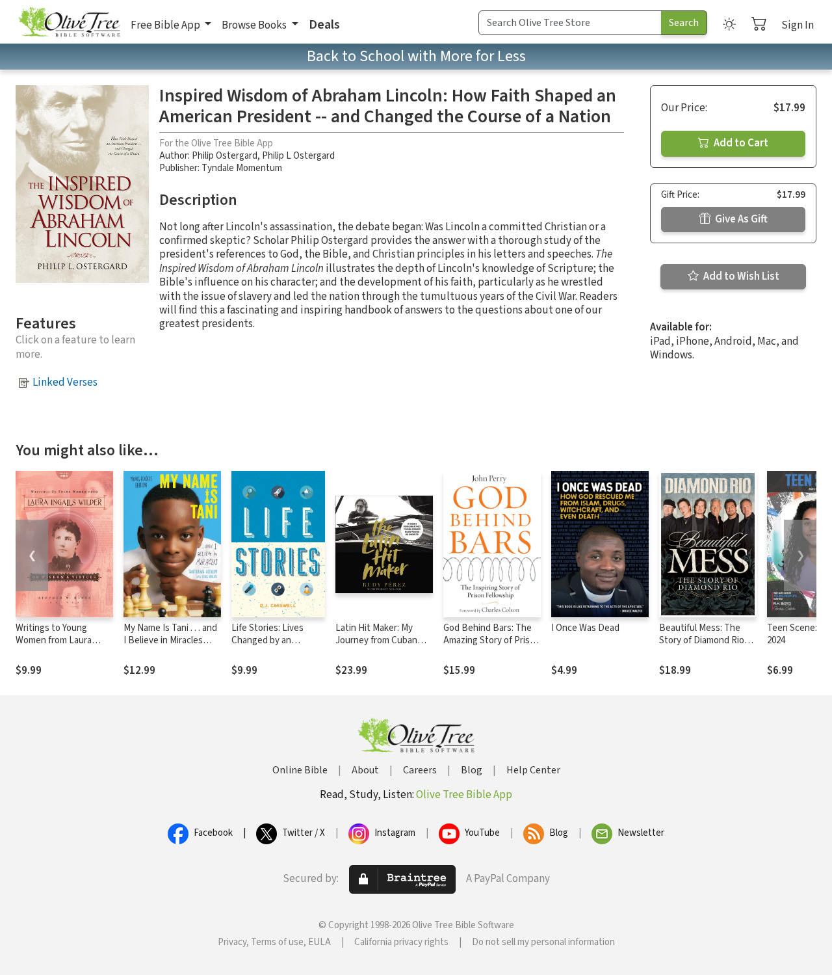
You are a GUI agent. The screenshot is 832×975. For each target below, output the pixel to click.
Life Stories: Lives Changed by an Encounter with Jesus (275, 640)
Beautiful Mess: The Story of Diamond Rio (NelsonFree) (701, 640)
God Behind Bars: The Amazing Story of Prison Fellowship (491, 640)
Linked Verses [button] (65, 382)
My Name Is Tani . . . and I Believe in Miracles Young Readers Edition (170, 640)
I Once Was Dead (585, 628)
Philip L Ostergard (298, 156)
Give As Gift (740, 219)
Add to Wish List (740, 276)
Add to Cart (740, 143)
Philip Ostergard (224, 156)
